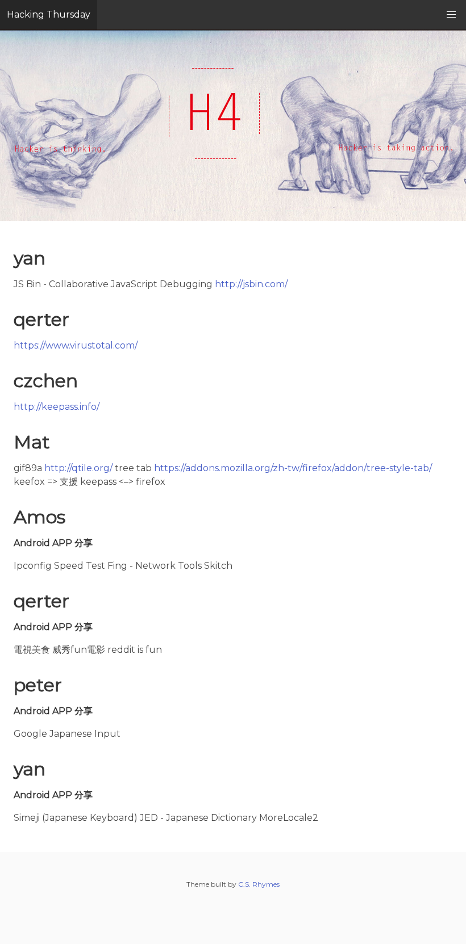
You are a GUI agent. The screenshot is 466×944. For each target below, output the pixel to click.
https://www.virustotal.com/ (76, 345)
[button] (451, 15)
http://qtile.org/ (78, 468)
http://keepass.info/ (56, 406)
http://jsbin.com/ (251, 284)
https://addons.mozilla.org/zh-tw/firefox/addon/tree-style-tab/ (293, 468)
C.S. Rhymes (259, 884)
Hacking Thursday (48, 14)
